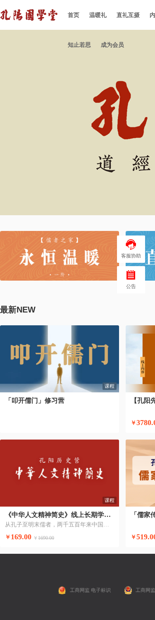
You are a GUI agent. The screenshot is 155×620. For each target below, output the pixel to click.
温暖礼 (98, 15)
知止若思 (79, 44)
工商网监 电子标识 (90, 590)
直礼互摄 (128, 15)
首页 (73, 15)
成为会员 (112, 44)
